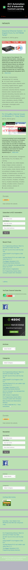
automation (17, 81)
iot (24, 94)
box (14, 163)
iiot (7, 87)
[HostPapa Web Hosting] (7, 505)
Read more (8, 73)
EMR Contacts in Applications (11, 269)
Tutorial (23, 177)
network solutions (15, 96)
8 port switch (9, 81)
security (15, 100)
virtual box (9, 179)
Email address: (7, 225)
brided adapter (20, 163)
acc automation (8, 163)
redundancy (9, 100)
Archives (5, 474)
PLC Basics (16, 158)
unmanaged (5, 104)
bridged (8, 165)
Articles (6, 77)
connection (17, 167)
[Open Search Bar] (26, 16)
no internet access (12, 173)
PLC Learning (14, 79)
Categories (6, 485)
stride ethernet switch (8, 102)
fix (21, 167)
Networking (5, 98)
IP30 (3, 96)
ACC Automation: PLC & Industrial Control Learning (16, 6)
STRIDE (20, 100)
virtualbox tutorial (12, 183)
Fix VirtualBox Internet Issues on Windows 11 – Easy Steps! (13, 115)
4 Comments (7, 106)
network (7, 96)
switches (21, 102)
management (21, 156)
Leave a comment (9, 188)
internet (18, 169)
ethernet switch (11, 83)
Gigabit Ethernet (13, 85)
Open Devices (6, 158)
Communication (13, 77)
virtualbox (15, 179)
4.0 (5, 81)
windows (9, 186)
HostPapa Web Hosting (9, 497)
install (13, 169)
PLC (11, 158)
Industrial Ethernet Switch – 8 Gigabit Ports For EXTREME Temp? (13, 33)
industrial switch (18, 94)
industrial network (16, 92)
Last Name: (6, 221)
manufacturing (6, 79)
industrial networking (7, 94)
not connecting (17, 177)
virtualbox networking (12, 181)
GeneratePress (19, 559)
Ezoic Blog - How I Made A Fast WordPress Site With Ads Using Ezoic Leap (13, 522)
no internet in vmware (14, 175)
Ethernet (4, 83)
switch (16, 102)
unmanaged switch (14, 104)
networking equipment (15, 98)
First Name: (6, 216)
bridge (4, 165)
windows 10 (16, 186)
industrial (11, 87)
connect (13, 165)
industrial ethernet (14, 89)
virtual (3, 179)
